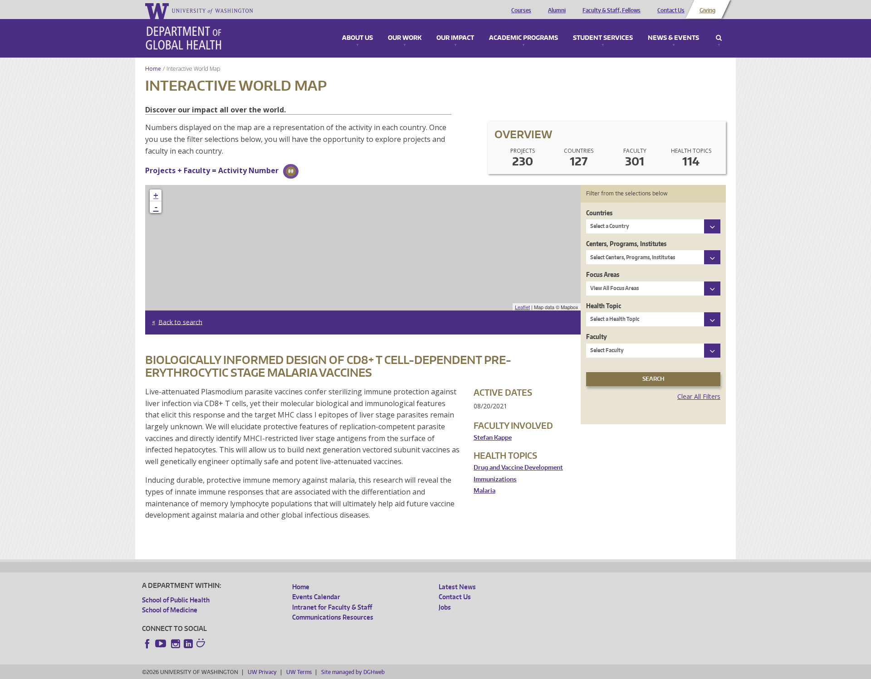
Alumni (557, 10)
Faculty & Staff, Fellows (611, 10)
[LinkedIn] (188, 643)
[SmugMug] (201, 644)
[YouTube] (161, 643)
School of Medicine (169, 610)
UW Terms (299, 672)
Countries (599, 213)
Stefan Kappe (493, 437)
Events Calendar (316, 597)
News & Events (673, 38)
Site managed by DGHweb (353, 672)
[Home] (183, 38)
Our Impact (455, 38)
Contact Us (671, 10)
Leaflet (522, 306)
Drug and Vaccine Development (518, 467)
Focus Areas (602, 274)
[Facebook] (147, 643)
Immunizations (495, 479)
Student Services (603, 38)
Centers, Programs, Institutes (626, 243)
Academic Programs (523, 38)
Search (719, 38)
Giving (707, 10)
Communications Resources (332, 617)
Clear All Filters (698, 396)
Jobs (445, 607)
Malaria (484, 490)
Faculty (596, 336)
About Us (357, 38)
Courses (521, 10)
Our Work (404, 38)
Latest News (457, 587)
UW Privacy (262, 672)
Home (153, 69)
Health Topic (603, 306)
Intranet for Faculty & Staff (332, 607)
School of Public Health (176, 600)
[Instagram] (175, 643)
